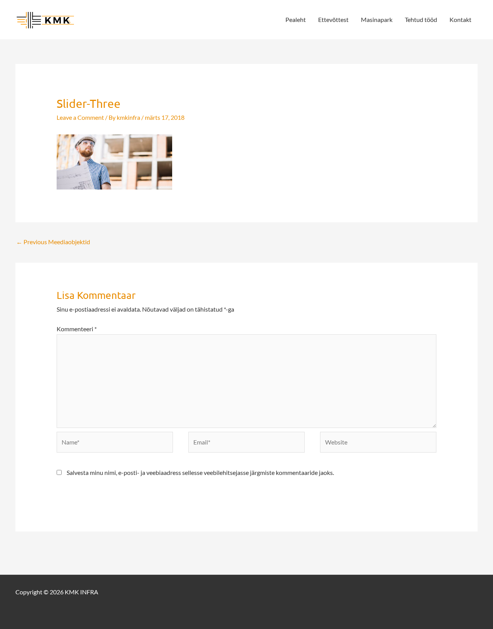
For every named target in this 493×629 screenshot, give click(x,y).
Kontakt (460, 19)
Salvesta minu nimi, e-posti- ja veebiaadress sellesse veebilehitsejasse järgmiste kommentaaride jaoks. (200, 472)
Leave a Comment (80, 117)
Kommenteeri (77, 328)
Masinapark (376, 19)
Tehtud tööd (421, 19)
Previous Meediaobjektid (53, 241)
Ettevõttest (333, 19)
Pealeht (295, 19)
